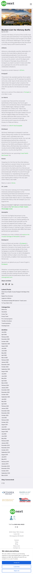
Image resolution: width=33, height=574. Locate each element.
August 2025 (5, 346)
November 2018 (6, 468)
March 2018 (5, 475)
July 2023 (4, 399)
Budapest (5, 264)
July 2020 (4, 434)
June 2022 (4, 417)
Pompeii (26, 92)
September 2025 (6, 343)
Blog (16, 544)
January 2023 (5, 408)
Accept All (16, 562)
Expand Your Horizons (7, 296)
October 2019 (5, 450)
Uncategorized (5, 325)
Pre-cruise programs (7, 318)
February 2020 (5, 440)
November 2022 (6, 413)
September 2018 (6, 473)
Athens (22, 70)
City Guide (4, 311)
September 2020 (6, 429)
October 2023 (5, 394)
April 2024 (4, 380)
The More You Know (7, 321)
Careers (16, 540)
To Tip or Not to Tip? (7, 303)
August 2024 (5, 371)
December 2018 (6, 466)
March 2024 (5, 383)
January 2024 (5, 387)
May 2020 (4, 438)
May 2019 (4, 459)
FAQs (16, 542)
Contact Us (16, 548)
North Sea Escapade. (16, 125)
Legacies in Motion (6, 298)
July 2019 (4, 457)
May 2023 (4, 401)
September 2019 (6, 452)
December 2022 (6, 410)
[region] (16, 561)
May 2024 (4, 378)
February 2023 (5, 406)
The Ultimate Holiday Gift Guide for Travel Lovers (14, 300)
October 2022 (5, 415)
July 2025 (4, 348)
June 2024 (4, 376)
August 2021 (5, 424)
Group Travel (5, 316)
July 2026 (4, 332)
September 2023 (6, 397)
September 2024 (6, 369)
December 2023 (6, 390)
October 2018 (5, 470)
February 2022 (5, 420)
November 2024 (6, 364)
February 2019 (5, 461)
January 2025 (5, 362)
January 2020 (5, 443)
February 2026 (5, 337)
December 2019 (6, 445)
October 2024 (5, 366)
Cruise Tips (4, 314)
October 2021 (5, 422)
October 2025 (5, 341)
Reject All (16, 570)
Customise (16, 566)
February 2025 (5, 360)
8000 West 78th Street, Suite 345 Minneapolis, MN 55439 (16, 534)
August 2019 (5, 454)
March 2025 (5, 357)
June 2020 (4, 436)
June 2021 (4, 427)
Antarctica (4, 309)
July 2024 (4, 373)
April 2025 (4, 355)
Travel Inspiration (6, 323)
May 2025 (4, 353)
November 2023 (6, 392)
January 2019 (5, 463)
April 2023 (4, 403)
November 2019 (6, 447)
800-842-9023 (19, 524)
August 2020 (5, 431)
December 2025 (6, 339)
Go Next (7, 3)
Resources (16, 546)
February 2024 (5, 385)
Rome (13, 183)
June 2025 (4, 350)
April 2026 (4, 334)
